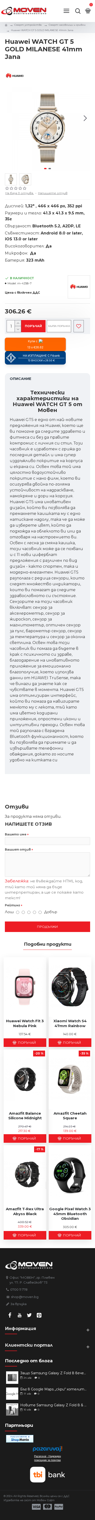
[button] (10, 118)
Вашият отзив (18, 849)
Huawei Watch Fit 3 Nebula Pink (25, 1023)
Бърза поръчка (59, 326)
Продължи (47, 927)
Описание (20, 379)
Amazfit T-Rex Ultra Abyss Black (25, 1211)
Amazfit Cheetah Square (70, 1116)
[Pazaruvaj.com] (47, 1450)
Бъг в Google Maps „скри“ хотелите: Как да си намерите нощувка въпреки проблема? (53, 1389)
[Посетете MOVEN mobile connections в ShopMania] (19, 1438)
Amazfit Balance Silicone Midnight (25, 1116)
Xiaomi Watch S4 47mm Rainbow (70, 1023)
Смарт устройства (28, 24)
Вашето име (15, 834)
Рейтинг (12, 905)
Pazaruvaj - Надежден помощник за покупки (47, 1458)
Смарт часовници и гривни (67, 24)
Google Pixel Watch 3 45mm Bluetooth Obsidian (70, 1214)
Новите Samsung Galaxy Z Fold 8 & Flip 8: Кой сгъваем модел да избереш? (53, 1405)
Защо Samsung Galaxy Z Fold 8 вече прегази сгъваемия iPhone (53, 1373)
